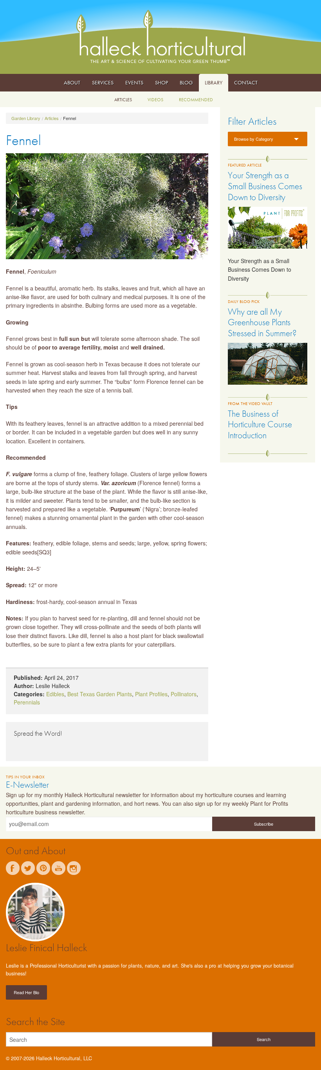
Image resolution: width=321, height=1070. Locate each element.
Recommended (196, 100)
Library (213, 82)
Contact (246, 82)
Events (134, 82)
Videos (155, 100)
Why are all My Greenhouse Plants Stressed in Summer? (262, 322)
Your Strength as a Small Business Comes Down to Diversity (265, 186)
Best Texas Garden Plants (99, 694)
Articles (123, 100)
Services (103, 82)
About (72, 82)
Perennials (27, 702)
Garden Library (25, 118)
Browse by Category (253, 139)
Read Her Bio (26, 992)
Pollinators (184, 694)
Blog (186, 82)
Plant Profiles (151, 694)
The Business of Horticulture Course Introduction (260, 424)
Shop (161, 82)
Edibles (55, 694)
